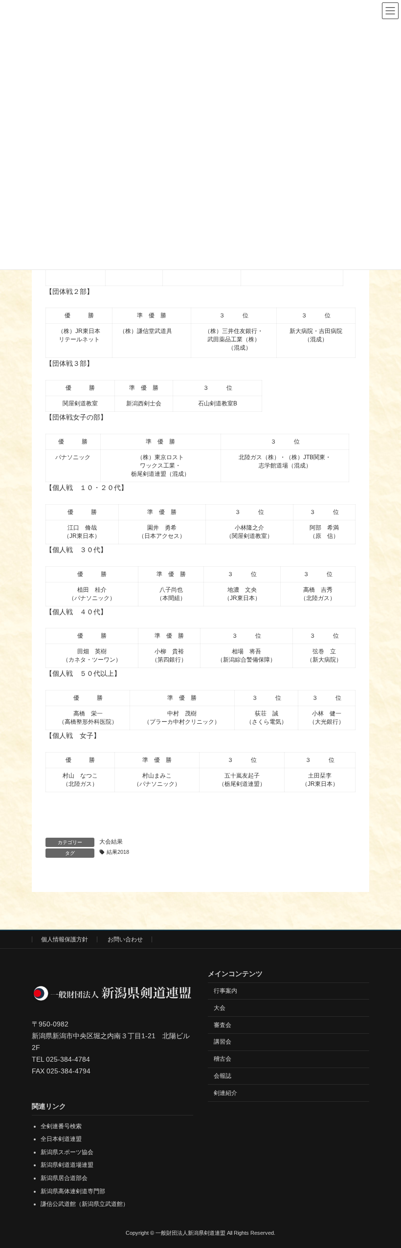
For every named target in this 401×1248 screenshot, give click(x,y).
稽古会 (222, 1059)
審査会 (222, 1025)
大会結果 (111, 841)
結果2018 (118, 852)
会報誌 (222, 1075)
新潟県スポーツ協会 (67, 1152)
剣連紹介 (225, 1093)
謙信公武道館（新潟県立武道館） (85, 1204)
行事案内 (225, 990)
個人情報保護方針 (64, 939)
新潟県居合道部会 (64, 1178)
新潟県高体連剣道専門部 (73, 1191)
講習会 (222, 1042)
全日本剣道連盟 (61, 1139)
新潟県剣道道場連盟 (67, 1165)
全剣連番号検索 (61, 1126)
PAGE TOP (383, 1199)
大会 (219, 1007)
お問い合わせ (125, 939)
